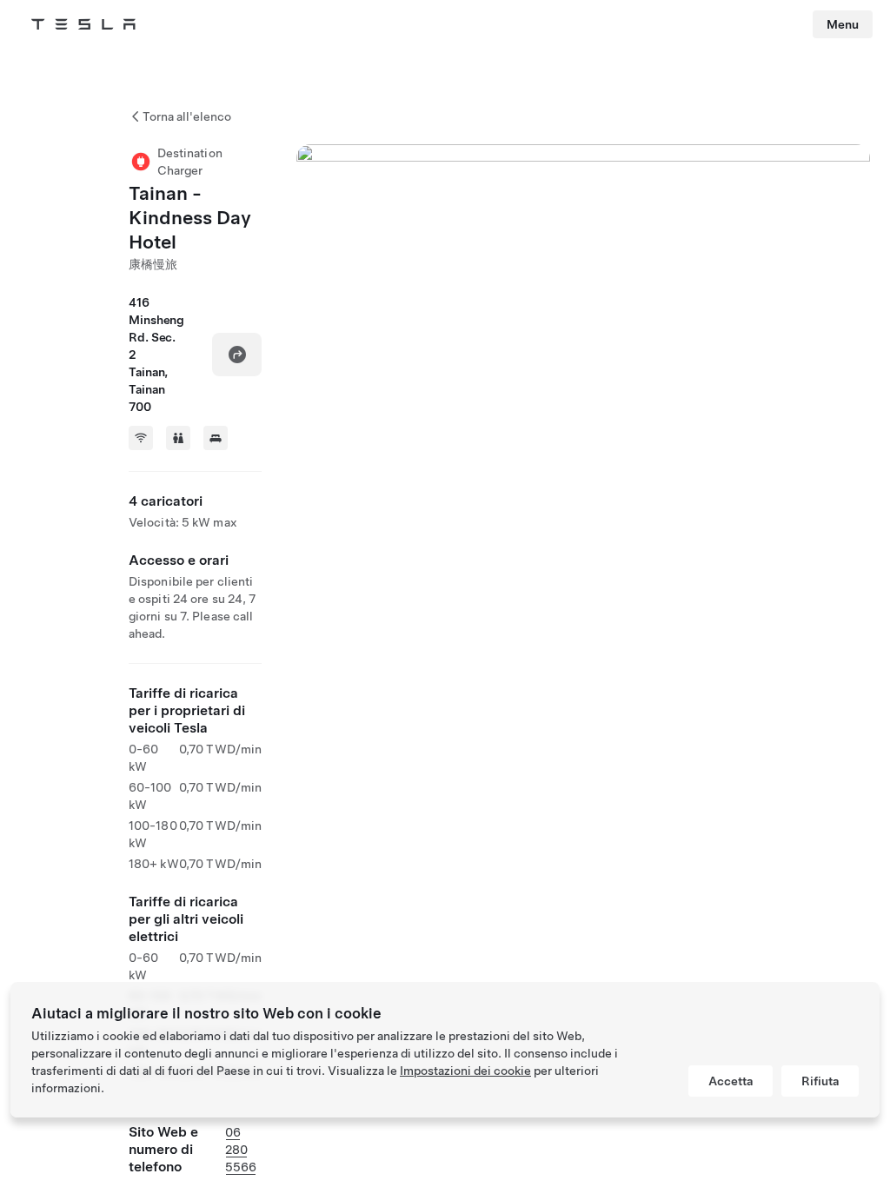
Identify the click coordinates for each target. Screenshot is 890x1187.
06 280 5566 (240, 1149)
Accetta (730, 1081)
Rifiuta (820, 1081)
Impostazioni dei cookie (465, 1071)
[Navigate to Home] (83, 24)
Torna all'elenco (187, 116)
